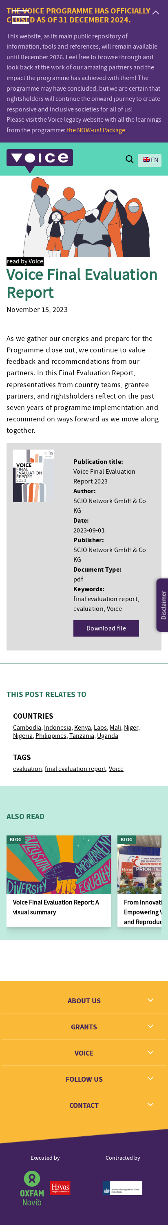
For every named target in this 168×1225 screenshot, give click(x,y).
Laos (100, 728)
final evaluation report (75, 769)
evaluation (27, 769)
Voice (116, 769)
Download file (106, 628)
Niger (131, 728)
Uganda (107, 736)
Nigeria (23, 736)
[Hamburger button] (20, 16)
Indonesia (57, 728)
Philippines (50, 736)
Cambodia (27, 728)
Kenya (82, 728)
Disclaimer (164, 605)
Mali (115, 728)
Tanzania (81, 736)
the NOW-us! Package (96, 130)
